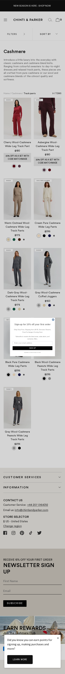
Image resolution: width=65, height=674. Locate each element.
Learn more (20, 660)
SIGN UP (32, 348)
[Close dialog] (53, 320)
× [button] (58, 638)
